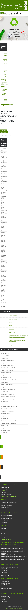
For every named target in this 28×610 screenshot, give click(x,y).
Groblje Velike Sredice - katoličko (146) (3, 198)
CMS (15, 608)
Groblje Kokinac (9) (3, 246)
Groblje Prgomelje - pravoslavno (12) (3, 250)
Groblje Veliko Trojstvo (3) (4, 303)
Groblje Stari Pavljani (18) (3, 272)
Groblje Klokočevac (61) (3, 204)
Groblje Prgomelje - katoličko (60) (4, 180)
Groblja (15, 31)
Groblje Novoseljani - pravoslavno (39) (3, 218)
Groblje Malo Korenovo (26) (4, 262)
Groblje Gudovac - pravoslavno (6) (3, 267)
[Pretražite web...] (20, 13)
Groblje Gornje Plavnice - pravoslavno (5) (4, 291)
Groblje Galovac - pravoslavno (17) (3, 228)
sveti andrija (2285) (3, 153)
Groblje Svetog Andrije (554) (4, 166)
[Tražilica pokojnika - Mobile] (17, 13)
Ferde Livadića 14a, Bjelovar (16, 6)
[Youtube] (25, 9)
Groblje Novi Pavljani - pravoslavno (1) (3, 234)
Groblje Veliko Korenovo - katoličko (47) (4, 170)
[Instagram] (25, 4)
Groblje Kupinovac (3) (4, 280)
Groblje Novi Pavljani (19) (3, 184)
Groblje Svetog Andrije (14, 32)
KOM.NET (21, 6)
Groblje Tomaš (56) (4, 223)
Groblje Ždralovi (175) (4, 157)
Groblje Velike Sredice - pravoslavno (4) (3, 284)
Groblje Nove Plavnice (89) (3, 193)
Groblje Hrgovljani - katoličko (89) (4, 209)
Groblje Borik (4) (3, 307)
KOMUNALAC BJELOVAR (14, 29)
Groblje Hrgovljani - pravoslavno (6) (3, 240)
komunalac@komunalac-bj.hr (8, 6)
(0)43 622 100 (2, 6)
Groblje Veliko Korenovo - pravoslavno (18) (4, 257)
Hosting (18, 608)
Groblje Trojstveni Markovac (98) (4, 161)
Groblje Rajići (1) (3, 300)
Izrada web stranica (9, 608)
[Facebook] (25, 2)
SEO (21, 608)
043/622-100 (4, 490)
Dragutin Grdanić (6, 104)
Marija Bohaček (4, 132)
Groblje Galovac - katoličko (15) (4, 189)
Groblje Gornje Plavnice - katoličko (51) (4, 175)
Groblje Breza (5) (3, 296)
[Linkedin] (25, 6)
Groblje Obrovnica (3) (3, 276)
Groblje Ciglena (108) (4, 149)
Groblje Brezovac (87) (4, 213)
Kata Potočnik (3, 130)
